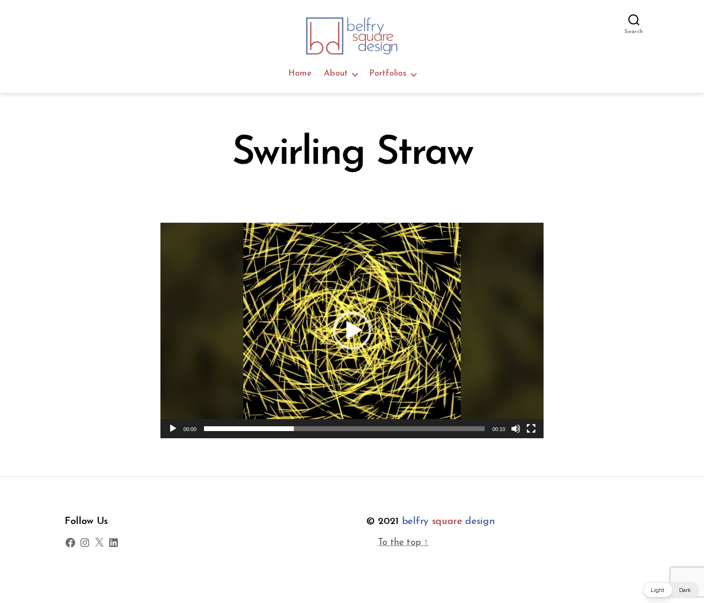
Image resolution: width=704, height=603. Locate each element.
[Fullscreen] (531, 428)
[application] (352, 330)
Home (300, 73)
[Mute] (516, 428)
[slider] (344, 428)
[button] (352, 330)
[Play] (173, 428)
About (336, 73)
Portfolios (388, 73)
